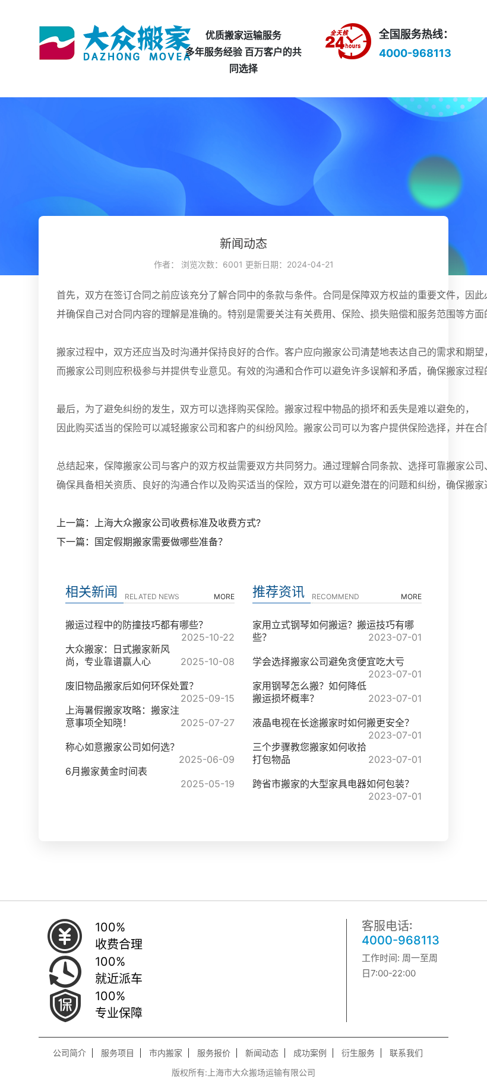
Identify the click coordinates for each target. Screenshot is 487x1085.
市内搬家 (165, 1053)
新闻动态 (262, 1053)
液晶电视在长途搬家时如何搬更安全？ (333, 722)
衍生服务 (358, 1053)
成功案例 (310, 1053)
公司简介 (69, 1053)
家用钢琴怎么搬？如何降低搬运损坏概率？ (309, 692)
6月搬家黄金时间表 (106, 771)
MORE (224, 596)
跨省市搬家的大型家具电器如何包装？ (333, 784)
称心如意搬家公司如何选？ (122, 747)
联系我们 (406, 1053)
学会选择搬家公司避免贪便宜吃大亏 (328, 661)
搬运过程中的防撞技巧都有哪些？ (136, 625)
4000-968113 (400, 940)
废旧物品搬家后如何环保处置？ (131, 686)
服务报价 (213, 1053)
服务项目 (117, 1053)
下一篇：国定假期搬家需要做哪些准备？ (141, 542)
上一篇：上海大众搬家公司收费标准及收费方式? (158, 523)
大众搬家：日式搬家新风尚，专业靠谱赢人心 (117, 655)
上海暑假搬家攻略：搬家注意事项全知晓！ (122, 716)
